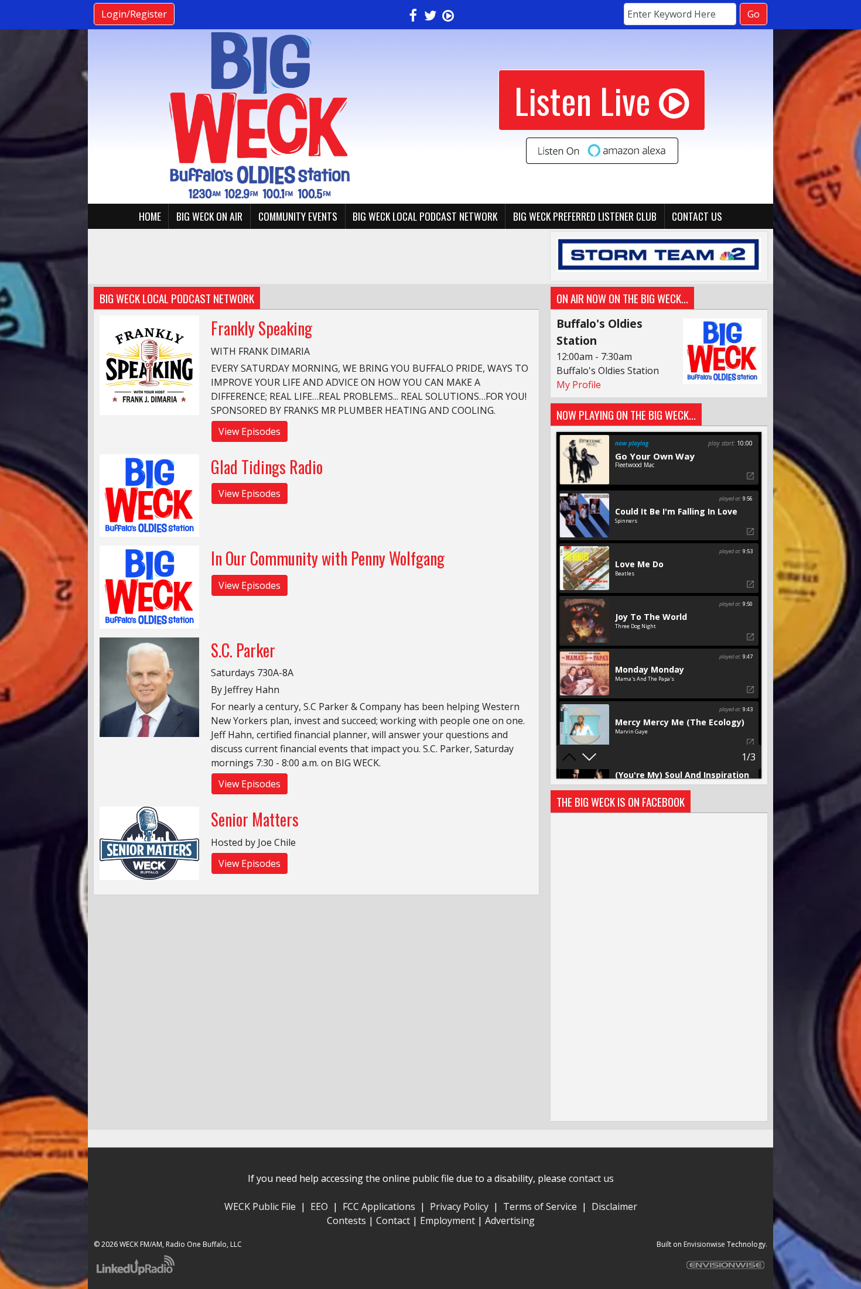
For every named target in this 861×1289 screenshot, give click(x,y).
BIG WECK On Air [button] (209, 216)
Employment (447, 1220)
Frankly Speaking (261, 328)
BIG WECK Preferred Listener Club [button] (585, 216)
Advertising (510, 1220)
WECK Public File (260, 1206)
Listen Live (582, 100)
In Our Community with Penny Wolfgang (328, 558)
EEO (319, 1206)
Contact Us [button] (697, 216)
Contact (393, 1220)
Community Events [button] (297, 216)
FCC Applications (379, 1206)
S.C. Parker (243, 650)
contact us (591, 1178)
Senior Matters (255, 819)
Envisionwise (704, 1244)
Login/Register (134, 14)
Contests (346, 1220)
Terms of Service (542, 1206)
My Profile (578, 384)
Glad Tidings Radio (267, 467)
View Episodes (249, 431)
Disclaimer (614, 1206)
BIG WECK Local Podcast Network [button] (425, 216)
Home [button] (150, 216)
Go (753, 14)
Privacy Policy (459, 1206)
